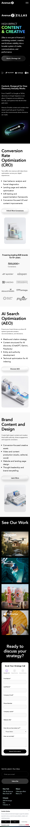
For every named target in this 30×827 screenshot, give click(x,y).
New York (6, 789)
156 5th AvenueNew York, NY (8, 792)
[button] (13, 58)
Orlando (5, 798)
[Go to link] (8, 3)
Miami (18, 789)
